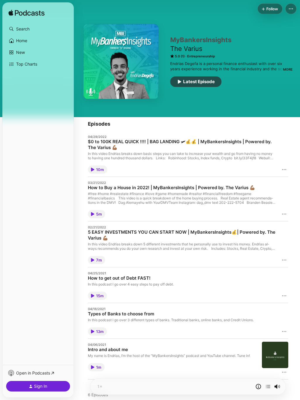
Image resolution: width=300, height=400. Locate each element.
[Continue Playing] (268, 386)
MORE (288, 69)
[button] (38, 29)
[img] (26, 13)
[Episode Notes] (258, 386)
